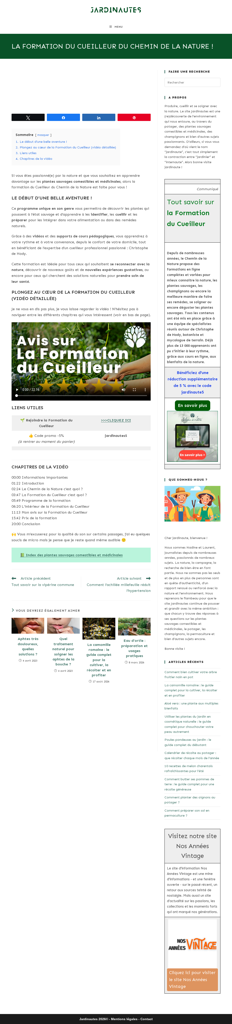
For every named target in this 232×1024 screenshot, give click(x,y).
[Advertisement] (81, 90)
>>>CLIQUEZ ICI (116, 420)
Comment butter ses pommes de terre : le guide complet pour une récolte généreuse (189, 784)
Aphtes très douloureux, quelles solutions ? (28, 646)
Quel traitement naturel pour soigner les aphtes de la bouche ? (63, 651)
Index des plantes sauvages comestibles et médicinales (74, 555)
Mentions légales (124, 1019)
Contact (146, 1019)
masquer (43, 135)
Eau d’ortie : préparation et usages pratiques (134, 648)
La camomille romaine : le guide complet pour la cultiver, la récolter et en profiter (98, 659)
